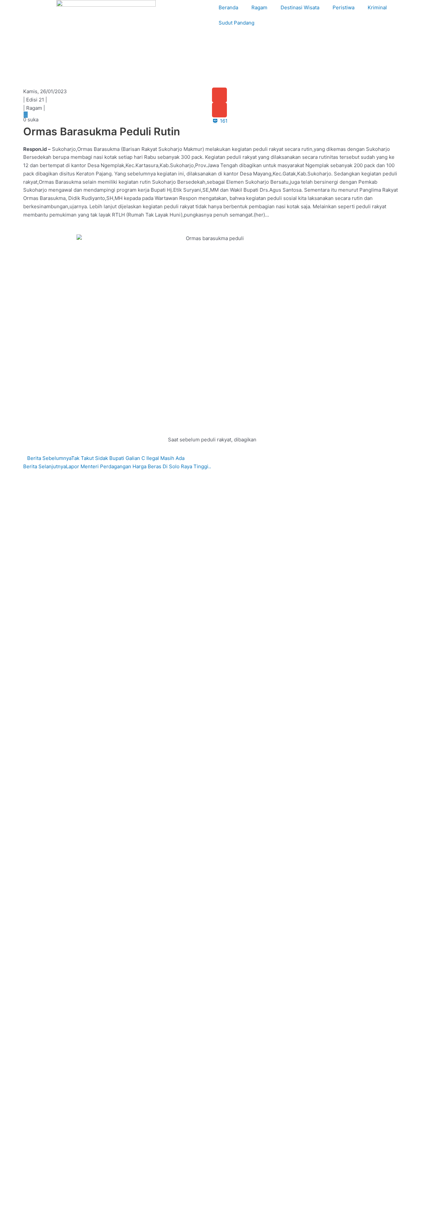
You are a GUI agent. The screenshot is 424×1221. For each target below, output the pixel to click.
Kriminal (377, 7)
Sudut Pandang (236, 23)
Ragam (259, 7)
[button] (219, 95)
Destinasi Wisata (300, 7)
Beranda (228, 7)
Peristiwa (343, 7)
